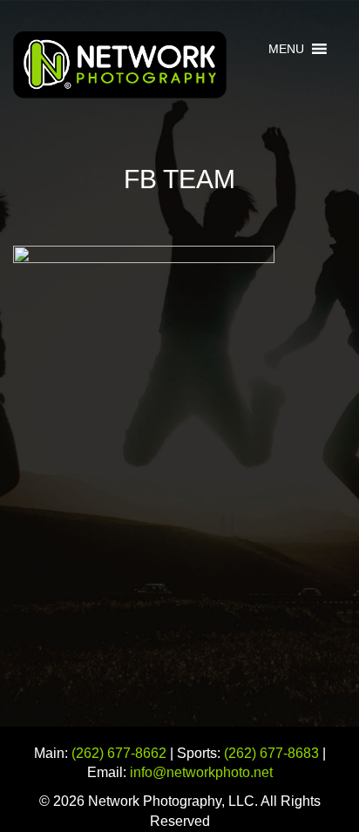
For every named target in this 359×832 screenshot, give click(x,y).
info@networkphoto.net (201, 772)
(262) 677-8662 (118, 753)
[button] (286, 48)
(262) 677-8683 (271, 753)
